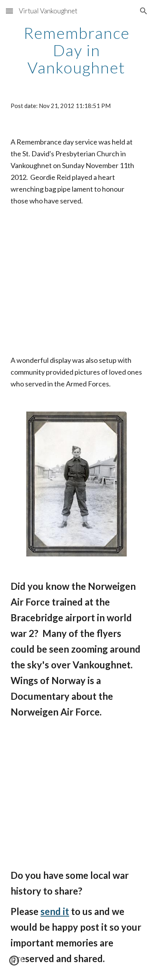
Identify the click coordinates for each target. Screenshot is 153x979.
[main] (76, 50)
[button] (9, 11)
